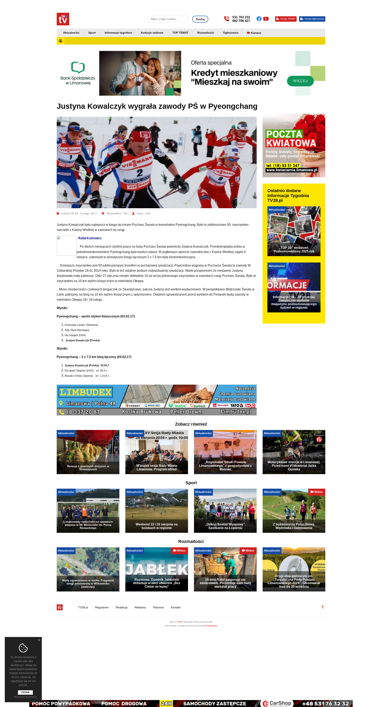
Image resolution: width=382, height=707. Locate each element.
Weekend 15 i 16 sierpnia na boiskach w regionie (157, 526)
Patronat (158, 607)
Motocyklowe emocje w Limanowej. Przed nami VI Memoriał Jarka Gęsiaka (294, 465)
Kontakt (175, 607)
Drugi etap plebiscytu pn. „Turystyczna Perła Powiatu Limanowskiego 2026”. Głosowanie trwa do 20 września (294, 581)
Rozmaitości (205, 32)
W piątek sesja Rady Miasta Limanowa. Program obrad (156, 467)
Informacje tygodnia (118, 32)
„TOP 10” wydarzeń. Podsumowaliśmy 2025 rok (294, 249)
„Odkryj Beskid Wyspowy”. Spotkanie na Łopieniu (225, 526)
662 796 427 (241, 20)
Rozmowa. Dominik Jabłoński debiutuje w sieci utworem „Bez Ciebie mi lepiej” (156, 583)
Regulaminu (211, 625)
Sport (92, 32)
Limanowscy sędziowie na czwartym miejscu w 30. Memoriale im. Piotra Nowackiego (88, 525)
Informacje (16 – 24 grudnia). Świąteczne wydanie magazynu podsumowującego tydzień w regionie (294, 302)
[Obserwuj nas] (259, 19)
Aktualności (71, 32)
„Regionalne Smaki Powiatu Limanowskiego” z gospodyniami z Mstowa (225, 465)
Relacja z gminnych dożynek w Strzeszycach (88, 468)
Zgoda (25, 692)
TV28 (180, 622)
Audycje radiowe (152, 32)
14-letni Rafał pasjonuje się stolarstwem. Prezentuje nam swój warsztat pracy (225, 583)
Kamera (256, 32)
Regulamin (102, 607)
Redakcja (122, 607)
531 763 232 (241, 17)
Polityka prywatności (25, 696)
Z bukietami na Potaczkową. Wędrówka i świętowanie (294, 526)
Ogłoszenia (230, 32)
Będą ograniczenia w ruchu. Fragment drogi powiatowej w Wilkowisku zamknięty (88, 583)
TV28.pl (83, 607)
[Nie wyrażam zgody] (39, 640)
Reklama (140, 607)
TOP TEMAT (180, 32)
